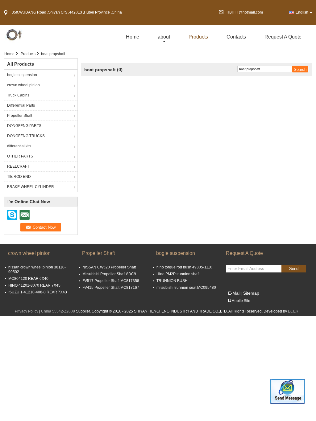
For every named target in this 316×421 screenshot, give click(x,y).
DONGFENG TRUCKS (26, 136)
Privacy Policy (26, 311)
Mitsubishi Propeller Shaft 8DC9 (109, 274)
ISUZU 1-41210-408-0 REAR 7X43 (37, 292)
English (302, 12)
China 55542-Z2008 (58, 311)
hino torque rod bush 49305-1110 (184, 267)
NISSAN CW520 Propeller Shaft (109, 267)
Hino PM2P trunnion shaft (177, 274)
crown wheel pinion (23, 85)
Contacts (236, 36)
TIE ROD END (19, 176)
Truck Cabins (18, 95)
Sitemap (251, 293)
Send (293, 268)
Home (132, 36)
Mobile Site (240, 301)
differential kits (19, 146)
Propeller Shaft (19, 115)
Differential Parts (21, 105)
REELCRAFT (18, 166)
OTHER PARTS (20, 156)
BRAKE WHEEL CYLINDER (30, 187)
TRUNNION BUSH (172, 281)
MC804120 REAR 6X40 (28, 278)
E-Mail (234, 293)
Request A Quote (282, 36)
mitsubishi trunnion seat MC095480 (186, 287)
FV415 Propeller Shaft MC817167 (110, 287)
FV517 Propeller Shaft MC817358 (110, 281)
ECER (293, 311)
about (164, 36)
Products (198, 36)
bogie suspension (22, 75)
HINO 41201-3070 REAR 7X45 (34, 285)
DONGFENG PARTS (24, 126)
